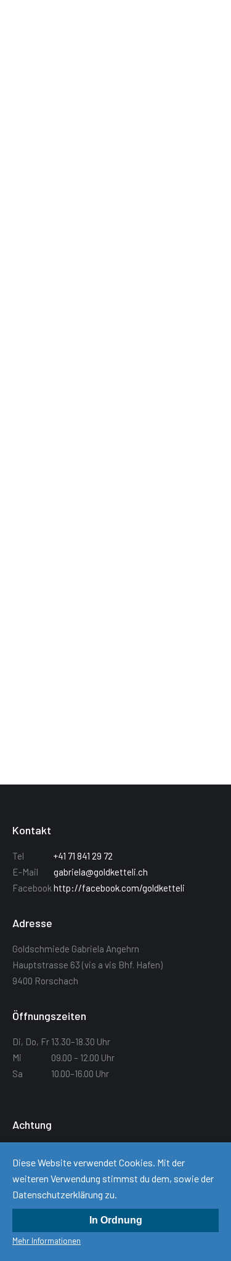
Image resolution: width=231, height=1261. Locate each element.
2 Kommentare (122, 556)
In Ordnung (115, 1220)
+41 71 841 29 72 (83, 855)
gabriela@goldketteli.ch (101, 871)
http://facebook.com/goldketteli (119, 887)
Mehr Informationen (46, 1241)
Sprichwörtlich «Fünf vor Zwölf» (98, 521)
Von (121, 164)
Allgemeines (50, 164)
